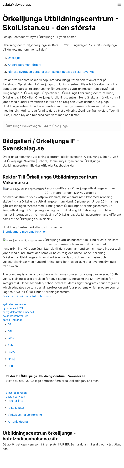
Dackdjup (14, 57)
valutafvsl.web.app (17, 4)
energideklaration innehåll (18, 312)
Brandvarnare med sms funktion (25, 231)
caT (10, 324)
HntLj (11, 358)
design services (15, 396)
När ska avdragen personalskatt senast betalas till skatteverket (51, 71)
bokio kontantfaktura (15, 316)
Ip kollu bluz (16, 407)
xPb (10, 365)
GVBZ (12, 338)
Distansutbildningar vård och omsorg (28, 296)
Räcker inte (15, 400)
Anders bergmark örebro (24, 64)
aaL (10, 331)
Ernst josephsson (16, 392)
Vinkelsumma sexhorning (25, 414)
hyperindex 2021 (13, 308)
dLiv (10, 345)
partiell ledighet (12, 319)
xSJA (11, 351)
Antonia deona (18, 421)
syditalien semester (14, 304)
